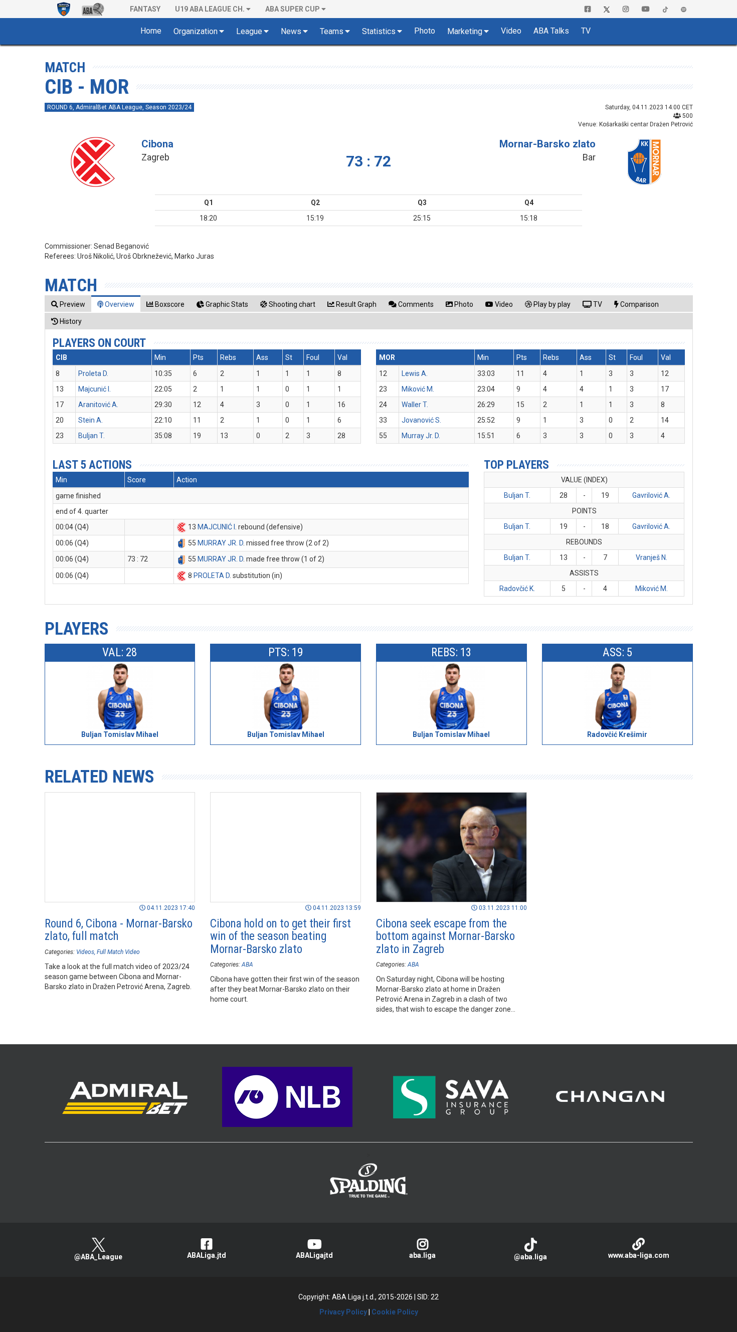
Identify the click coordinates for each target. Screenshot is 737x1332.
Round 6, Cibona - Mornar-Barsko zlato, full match (119, 930)
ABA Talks (551, 31)
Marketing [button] (464, 31)
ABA (247, 964)
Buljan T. (91, 436)
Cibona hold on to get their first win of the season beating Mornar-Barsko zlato (280, 936)
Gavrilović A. (651, 495)
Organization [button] (195, 31)
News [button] (291, 31)
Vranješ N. (651, 557)
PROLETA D (212, 576)
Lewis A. (415, 373)
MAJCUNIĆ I (216, 527)
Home (150, 31)
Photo (424, 31)
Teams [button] (331, 31)
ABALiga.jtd (206, 1255)
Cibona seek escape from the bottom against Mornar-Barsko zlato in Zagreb (445, 936)
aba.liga (422, 1255)
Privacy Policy (343, 1312)
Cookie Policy (395, 1312)
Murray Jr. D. (421, 436)
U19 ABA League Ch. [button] (210, 9)
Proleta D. (93, 373)
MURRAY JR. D (220, 543)
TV (586, 31)
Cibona (157, 144)
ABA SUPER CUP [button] (292, 9)
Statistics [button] (379, 31)
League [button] (249, 31)
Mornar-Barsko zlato (547, 144)
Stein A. (90, 420)
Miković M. (418, 389)
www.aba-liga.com (638, 1255)
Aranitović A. (98, 405)
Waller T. (415, 405)
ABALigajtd (314, 1255)
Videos (85, 952)
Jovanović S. (421, 420)
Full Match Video (118, 952)
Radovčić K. (517, 589)
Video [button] (511, 31)
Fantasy (145, 9)
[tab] (68, 304)
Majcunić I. (94, 389)
